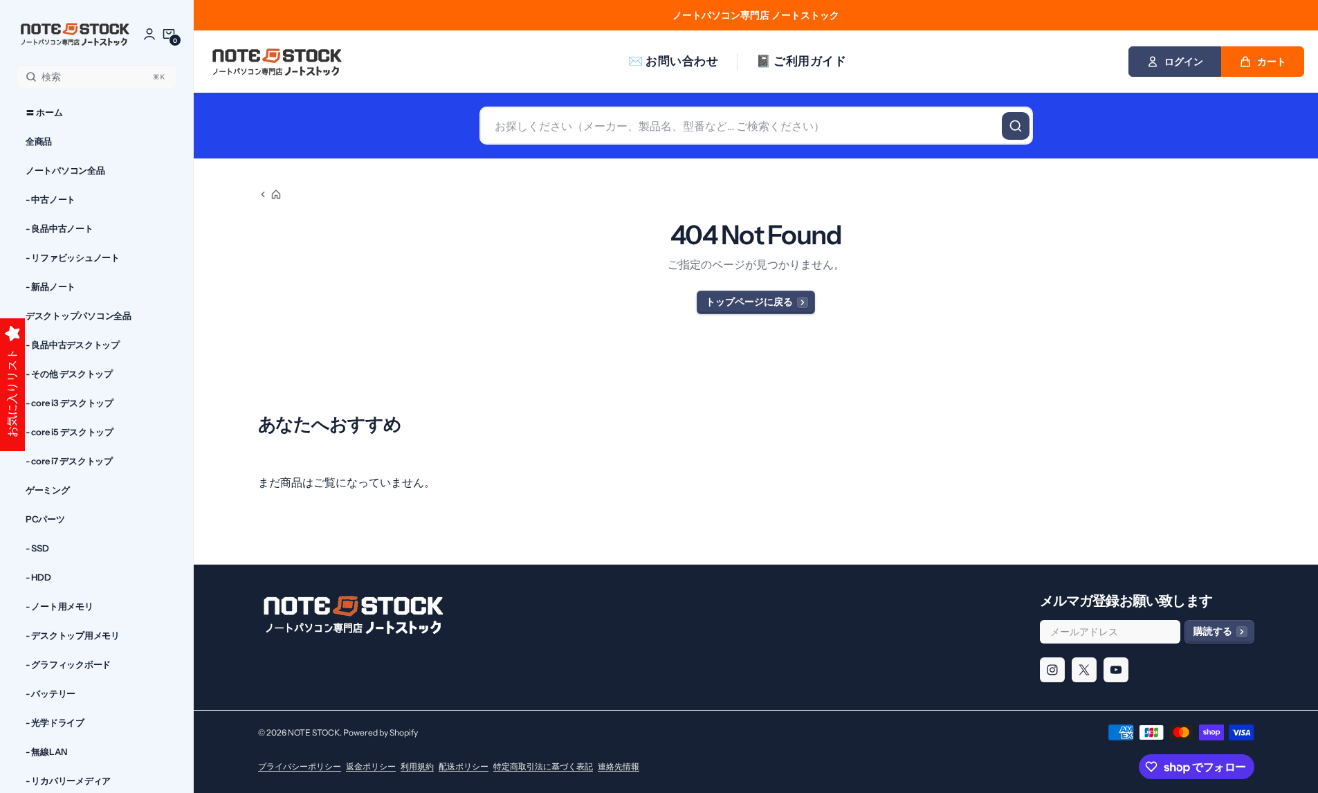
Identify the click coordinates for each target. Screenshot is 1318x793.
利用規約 (417, 766)
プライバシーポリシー (299, 766)
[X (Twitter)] (1084, 669)
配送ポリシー (463, 766)
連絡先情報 (618, 766)
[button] (169, 34)
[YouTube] (1116, 669)
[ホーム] (270, 194)
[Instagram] (1052, 669)
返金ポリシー (371, 766)
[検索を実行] (1015, 126)
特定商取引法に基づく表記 (543, 766)
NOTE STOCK (314, 732)
